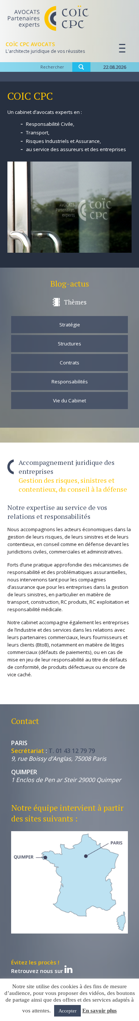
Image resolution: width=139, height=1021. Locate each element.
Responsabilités (70, 381)
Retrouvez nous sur (37, 967)
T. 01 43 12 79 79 (72, 751)
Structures (69, 343)
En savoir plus (99, 1011)
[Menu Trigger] (119, 48)
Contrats (69, 362)
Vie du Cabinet (69, 400)
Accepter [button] (67, 1011)
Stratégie (69, 324)
